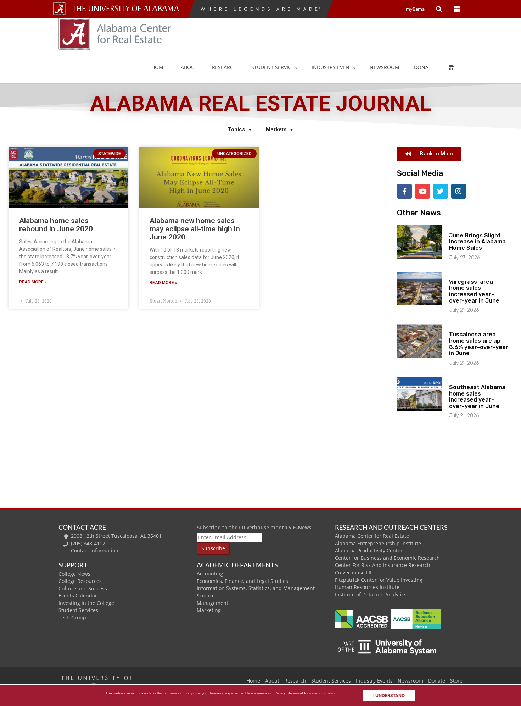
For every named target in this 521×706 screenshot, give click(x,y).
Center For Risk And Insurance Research (382, 565)
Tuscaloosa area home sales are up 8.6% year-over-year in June (478, 344)
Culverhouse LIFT (355, 572)
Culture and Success (82, 588)
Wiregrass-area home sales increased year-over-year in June (474, 291)
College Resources (80, 581)
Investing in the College (86, 603)
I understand (389, 696)
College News (74, 573)
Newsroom (384, 67)
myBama (415, 9)
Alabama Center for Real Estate (372, 536)
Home (158, 67)
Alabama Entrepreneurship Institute (378, 543)
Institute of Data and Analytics (371, 594)
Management (212, 603)
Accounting (210, 573)
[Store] (456, 67)
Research (224, 67)
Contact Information (94, 550)
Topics (236, 129)
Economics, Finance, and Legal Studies (242, 581)
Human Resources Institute (367, 587)
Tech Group (72, 617)
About (189, 67)
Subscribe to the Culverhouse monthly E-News (254, 527)
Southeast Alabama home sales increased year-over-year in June (477, 396)
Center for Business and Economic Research (387, 558)
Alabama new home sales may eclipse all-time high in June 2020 (195, 228)
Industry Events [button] (333, 67)
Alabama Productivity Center (369, 550)
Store (456, 680)
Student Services (274, 67)
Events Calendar (77, 595)
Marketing (209, 610)
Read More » (33, 282)
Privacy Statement (289, 693)
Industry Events (374, 680)
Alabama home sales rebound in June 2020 (56, 224)
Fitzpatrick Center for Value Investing (378, 580)
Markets (276, 129)
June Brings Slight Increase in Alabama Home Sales (477, 241)
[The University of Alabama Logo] (128, 8)
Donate (424, 67)
